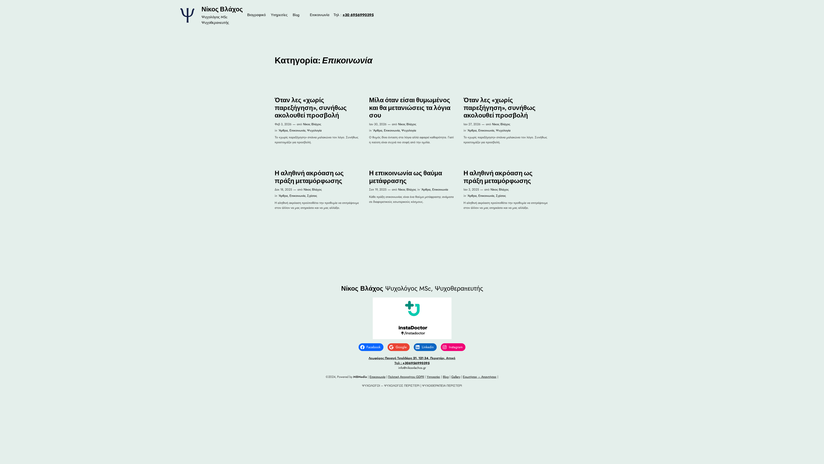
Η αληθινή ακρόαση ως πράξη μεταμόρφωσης (309, 177)
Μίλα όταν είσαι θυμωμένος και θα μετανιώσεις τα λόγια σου (409, 107)
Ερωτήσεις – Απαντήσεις (480, 377)
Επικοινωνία (297, 130)
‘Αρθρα (283, 130)
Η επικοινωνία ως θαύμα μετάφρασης (405, 177)
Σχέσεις (312, 196)
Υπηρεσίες (433, 377)
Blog (446, 377)
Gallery (455, 377)
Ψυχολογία (314, 130)
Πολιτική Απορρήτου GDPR (406, 377)
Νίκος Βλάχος (222, 9)
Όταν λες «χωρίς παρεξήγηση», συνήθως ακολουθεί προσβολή (311, 107)
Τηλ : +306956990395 (412, 363)
